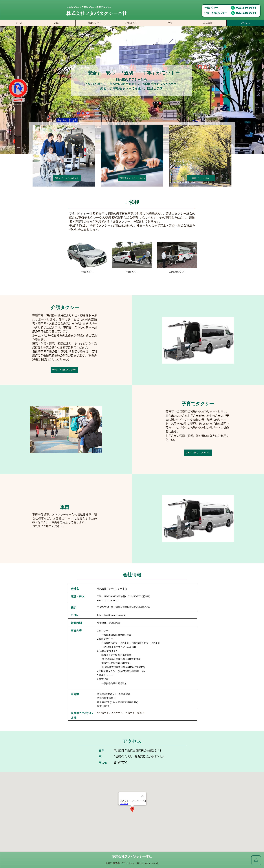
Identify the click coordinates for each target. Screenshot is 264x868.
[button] (198, 340)
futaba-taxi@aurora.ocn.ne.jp (111, 615)
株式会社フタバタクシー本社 (132, 856)
